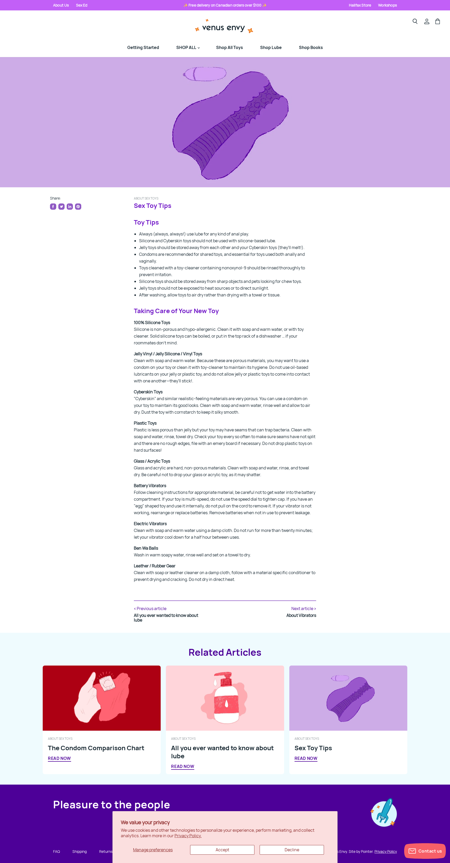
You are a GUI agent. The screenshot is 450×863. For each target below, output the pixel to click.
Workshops (387, 5)
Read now (59, 758)
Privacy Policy (385, 851)
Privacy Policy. (188, 836)
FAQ (56, 851)
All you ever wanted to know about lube (222, 751)
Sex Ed (82, 5)
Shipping (79, 851)
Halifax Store (360, 5)
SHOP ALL (186, 47)
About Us (61, 5)
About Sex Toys (146, 198)
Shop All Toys (229, 47)
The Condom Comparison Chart (96, 747)
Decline (292, 850)
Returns (106, 851)
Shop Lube (271, 47)
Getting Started (143, 47)
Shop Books (311, 47)
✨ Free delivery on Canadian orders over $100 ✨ (225, 5)
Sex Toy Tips (313, 747)
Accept (222, 850)
